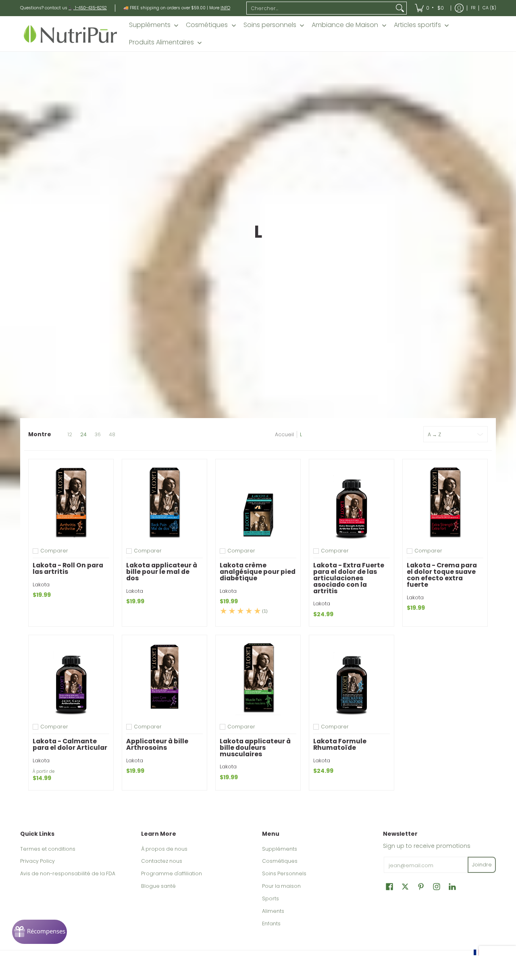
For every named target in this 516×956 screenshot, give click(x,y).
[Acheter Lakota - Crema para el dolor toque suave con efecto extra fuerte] (445, 501)
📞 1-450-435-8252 (88, 8)
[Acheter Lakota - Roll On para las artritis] (71, 501)
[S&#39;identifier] (459, 8)
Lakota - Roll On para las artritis (68, 568)
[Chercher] (399, 8)
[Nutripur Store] (70, 33)
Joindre (482, 864)
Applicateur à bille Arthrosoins (157, 744)
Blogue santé (158, 886)
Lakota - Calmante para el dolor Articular (70, 744)
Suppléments (279, 848)
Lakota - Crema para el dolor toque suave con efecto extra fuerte (442, 575)
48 (112, 434)
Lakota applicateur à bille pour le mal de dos (161, 572)
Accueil (284, 434)
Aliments (273, 911)
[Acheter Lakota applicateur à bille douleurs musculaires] (258, 677)
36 (98, 434)
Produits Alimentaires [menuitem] (161, 42)
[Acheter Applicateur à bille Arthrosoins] (164, 677)
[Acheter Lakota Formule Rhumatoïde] (351, 677)
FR (473, 8)
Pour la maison (281, 886)
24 (83, 434)
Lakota (41, 584)
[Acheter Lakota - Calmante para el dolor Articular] (71, 677)
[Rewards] (39, 932)
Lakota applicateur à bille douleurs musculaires (255, 747)
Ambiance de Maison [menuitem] (345, 25)
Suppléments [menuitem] (150, 25)
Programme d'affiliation (171, 873)
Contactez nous (161, 861)
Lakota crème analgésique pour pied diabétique (257, 572)
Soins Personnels (284, 873)
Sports (270, 898)
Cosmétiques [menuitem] (207, 25)
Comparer (54, 551)
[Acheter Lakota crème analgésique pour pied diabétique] (258, 501)
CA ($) (489, 8)
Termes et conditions (47, 848)
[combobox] (320, 8)
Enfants (271, 923)
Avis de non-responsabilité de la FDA (67, 873)
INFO (225, 8)
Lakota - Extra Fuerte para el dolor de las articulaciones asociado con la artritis (348, 578)
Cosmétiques (280, 861)
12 (69, 434)
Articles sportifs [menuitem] (417, 25)
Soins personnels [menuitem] (269, 25)
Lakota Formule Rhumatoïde (339, 744)
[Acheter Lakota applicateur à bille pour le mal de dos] (164, 501)
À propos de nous (164, 848)
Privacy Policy (37, 861)
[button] (389, 886)
